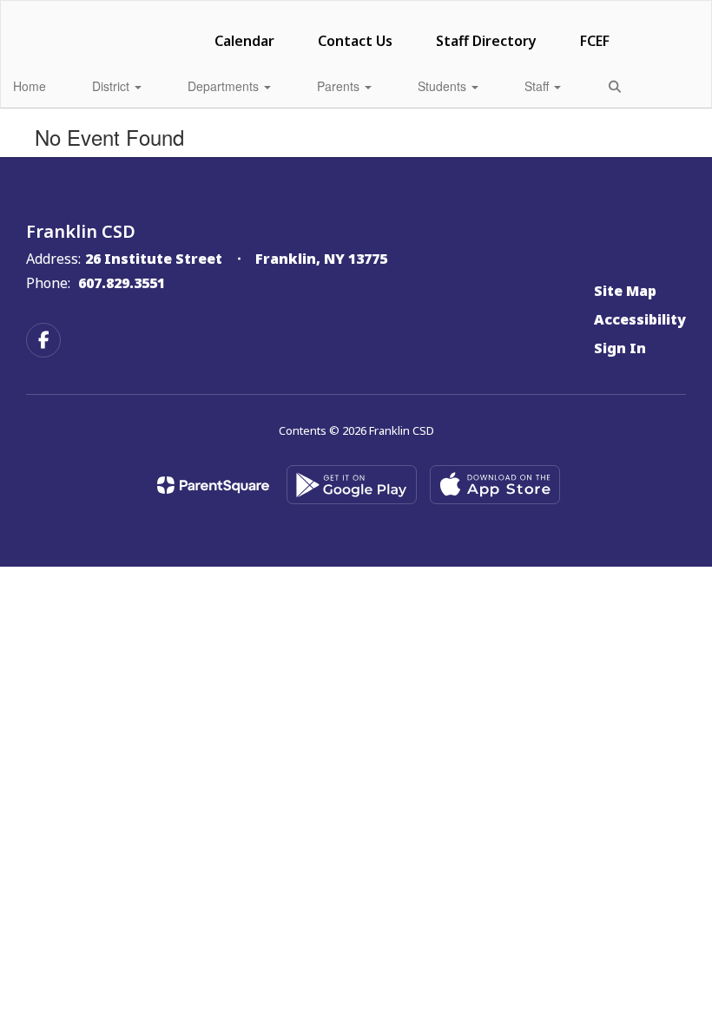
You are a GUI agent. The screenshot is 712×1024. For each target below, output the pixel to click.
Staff (538, 86)
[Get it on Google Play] (352, 484)
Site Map (625, 290)
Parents (340, 86)
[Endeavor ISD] (355, 12)
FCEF (595, 40)
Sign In (620, 348)
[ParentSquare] (213, 485)
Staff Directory (486, 40)
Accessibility (640, 319)
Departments (225, 86)
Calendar (244, 40)
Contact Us (355, 40)
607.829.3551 (121, 282)
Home (29, 86)
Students (444, 86)
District (112, 86)
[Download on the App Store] (495, 484)
